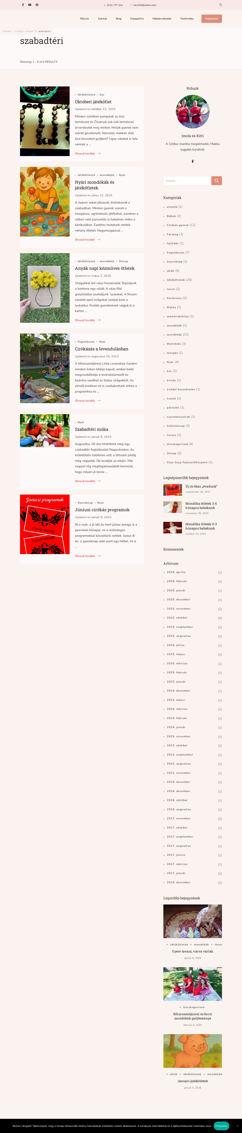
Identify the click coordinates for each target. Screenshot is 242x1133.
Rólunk (84, 18)
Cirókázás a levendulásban (101, 349)
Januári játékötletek (193, 1081)
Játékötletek (86, 94)
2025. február (177, 672)
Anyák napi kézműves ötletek (105, 268)
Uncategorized (177, 444)
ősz (102, 94)
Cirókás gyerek (178, 225)
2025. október (177, 617)
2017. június (176, 855)
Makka (171, 307)
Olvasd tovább (85, 154)
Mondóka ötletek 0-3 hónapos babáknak (201, 526)
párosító (173, 407)
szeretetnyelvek (178, 417)
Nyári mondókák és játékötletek (94, 185)
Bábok (171, 216)
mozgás (172, 353)
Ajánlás (102, 18)
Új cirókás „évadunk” (201, 486)
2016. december (178, 882)
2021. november (179, 773)
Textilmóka (186, 18)
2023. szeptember (180, 754)
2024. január (176, 727)
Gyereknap (85, 502)
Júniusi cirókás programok (102, 509)
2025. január (176, 681)
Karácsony (174, 298)
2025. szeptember (180, 627)
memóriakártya (178, 316)
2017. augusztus (179, 846)
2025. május (176, 654)
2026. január (176, 590)
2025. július (175, 645)
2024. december (178, 690)
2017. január (176, 873)
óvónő (171, 398)
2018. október (177, 800)
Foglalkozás (86, 341)
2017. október (177, 827)
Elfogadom (221, 1125)
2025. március (177, 663)
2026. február (177, 581)
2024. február (177, 718)
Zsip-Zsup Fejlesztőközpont (187, 462)
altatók (172, 207)
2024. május (176, 700)
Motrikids (174, 344)
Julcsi (171, 289)
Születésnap (176, 426)
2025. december (178, 599)
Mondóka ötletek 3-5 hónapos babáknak (201, 505)
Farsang (172, 234)
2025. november (179, 608)
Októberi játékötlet (93, 102)
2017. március (177, 864)
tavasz (171, 435)
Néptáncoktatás (162, 18)
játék (170, 271)
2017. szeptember (180, 836)
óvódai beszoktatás (181, 389)
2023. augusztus (179, 763)
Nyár (122, 175)
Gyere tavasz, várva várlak (192, 951)
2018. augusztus (179, 809)
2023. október (177, 745)
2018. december (178, 791)
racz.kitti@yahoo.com (144, 5)
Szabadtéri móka (91, 429)
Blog (119, 18)
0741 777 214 (115, 5)
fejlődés (173, 243)
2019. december (178, 782)
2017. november (179, 818)
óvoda (171, 380)
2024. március (177, 709)
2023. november (179, 736)
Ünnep (123, 261)
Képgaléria (137, 18)
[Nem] (237, 1128)
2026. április (176, 572)
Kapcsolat (211, 19)
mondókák (107, 175)
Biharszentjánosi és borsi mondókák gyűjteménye (192, 1016)
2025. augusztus (179, 636)
